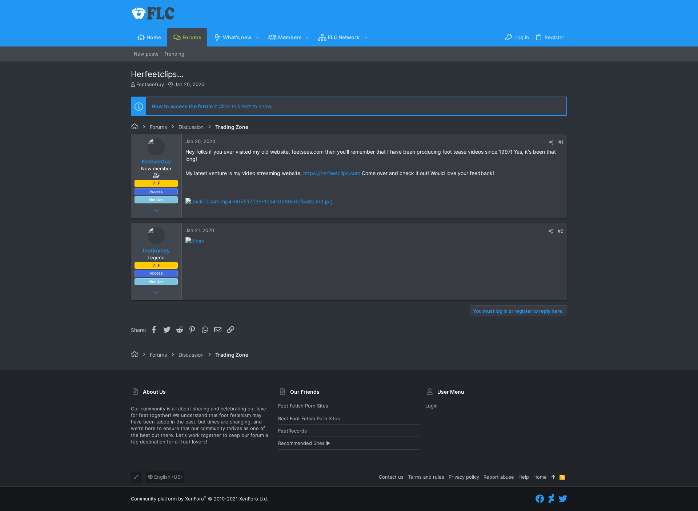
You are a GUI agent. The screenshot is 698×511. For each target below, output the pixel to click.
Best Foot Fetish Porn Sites (309, 418)
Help (523, 477)
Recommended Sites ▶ (304, 443)
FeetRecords (292, 431)
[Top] (553, 476)
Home (540, 477)
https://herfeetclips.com (331, 173)
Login (431, 406)
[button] (257, 37)
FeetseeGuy (150, 84)
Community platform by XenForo (199, 499)
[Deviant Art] (551, 498)
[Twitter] (562, 498)
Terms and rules (426, 477)
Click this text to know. (212, 106)
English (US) (167, 477)
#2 (560, 231)
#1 (560, 142)
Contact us (391, 477)
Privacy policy (464, 477)
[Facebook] (539, 498)
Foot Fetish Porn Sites (303, 406)
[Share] (551, 142)
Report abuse (499, 477)
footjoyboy (156, 250)
